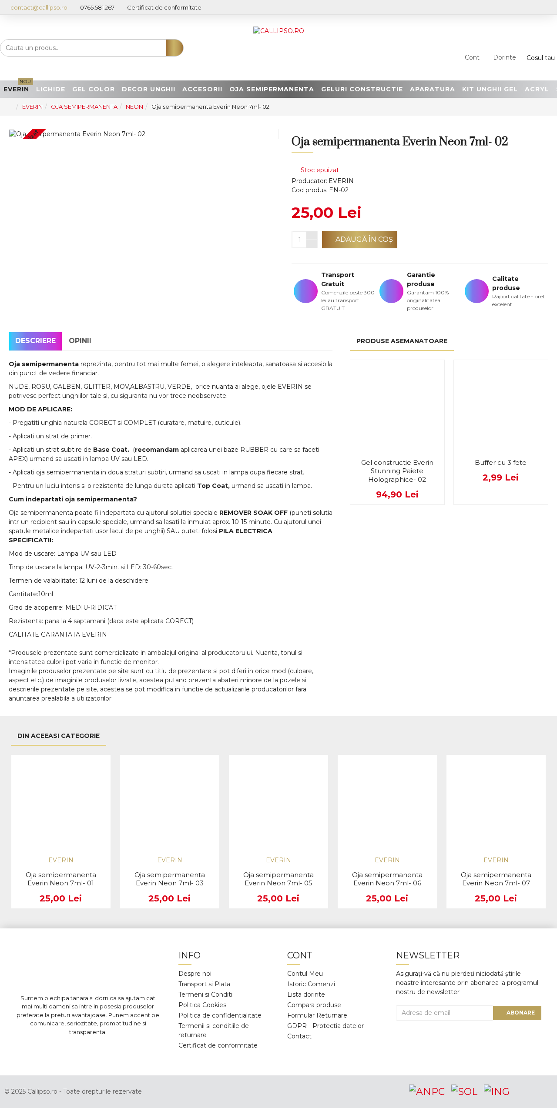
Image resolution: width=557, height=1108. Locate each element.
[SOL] (464, 1092)
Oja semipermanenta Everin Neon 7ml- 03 (169, 879)
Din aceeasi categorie (58, 736)
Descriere (35, 341)
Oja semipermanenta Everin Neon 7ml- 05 (278, 879)
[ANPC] (427, 1092)
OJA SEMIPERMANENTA (84, 106)
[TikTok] (127, 1049)
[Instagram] (75, 1049)
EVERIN (32, 106)
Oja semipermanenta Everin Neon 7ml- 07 (496, 879)
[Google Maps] (101, 1049)
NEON (134, 106)
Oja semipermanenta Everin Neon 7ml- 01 (61, 879)
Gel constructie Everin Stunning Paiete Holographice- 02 (397, 471)
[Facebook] (49, 1049)
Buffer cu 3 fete (501, 462)
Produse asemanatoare (401, 341)
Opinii (80, 341)
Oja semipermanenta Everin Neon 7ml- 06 (387, 879)
